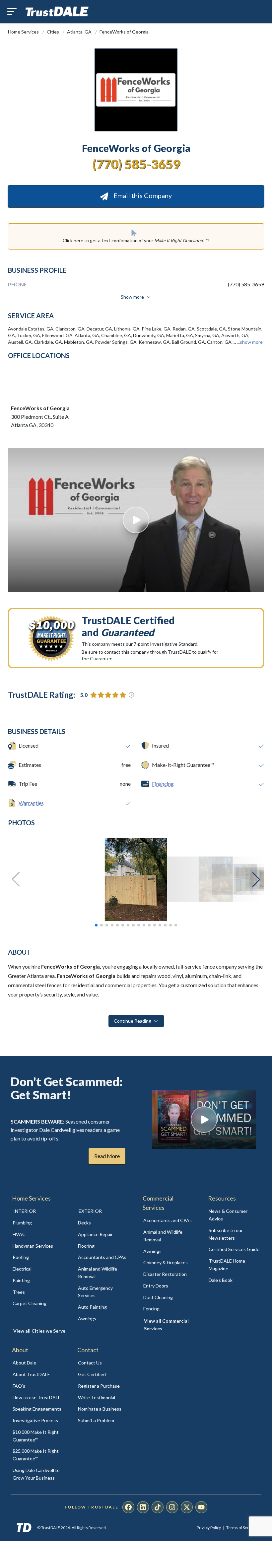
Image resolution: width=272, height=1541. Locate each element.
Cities (53, 32)
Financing (163, 783)
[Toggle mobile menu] (12, 11)
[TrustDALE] (57, 12)
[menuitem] (38, 1223)
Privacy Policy (209, 1527)
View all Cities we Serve (39, 1331)
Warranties (31, 803)
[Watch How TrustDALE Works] (204, 1119)
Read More (107, 1156)
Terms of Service (241, 1527)
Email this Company (142, 195)
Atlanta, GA (80, 32)
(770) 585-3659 (136, 164)
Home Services (24, 32)
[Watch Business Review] (136, 520)
